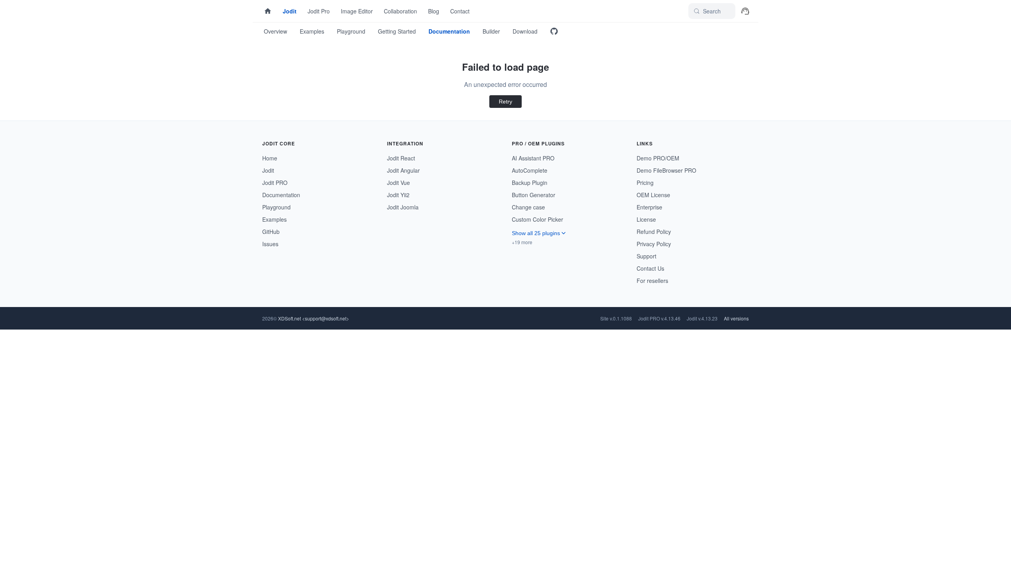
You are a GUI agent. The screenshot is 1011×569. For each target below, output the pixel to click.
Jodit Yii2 (398, 195)
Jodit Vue (398, 183)
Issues (270, 244)
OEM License (653, 195)
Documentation (449, 31)
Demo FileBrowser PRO (666, 170)
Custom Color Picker (537, 219)
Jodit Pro (319, 11)
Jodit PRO (275, 183)
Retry (505, 101)
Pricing (645, 183)
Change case (528, 207)
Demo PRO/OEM (658, 158)
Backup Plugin (529, 183)
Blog (433, 11)
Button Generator (533, 195)
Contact (460, 11)
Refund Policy (654, 232)
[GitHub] (554, 31)
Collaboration (400, 11)
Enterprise (649, 207)
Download (525, 31)
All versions (736, 318)
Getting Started (397, 31)
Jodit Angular (403, 170)
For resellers (652, 280)
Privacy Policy (654, 244)
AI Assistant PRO (533, 158)
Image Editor (357, 11)
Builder (491, 31)
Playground (351, 31)
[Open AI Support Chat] (745, 11)
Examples (312, 31)
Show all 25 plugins (536, 233)
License (646, 219)
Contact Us (650, 268)
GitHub (271, 232)
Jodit (290, 11)
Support (646, 256)
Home (269, 158)
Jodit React (401, 158)
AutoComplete (529, 170)
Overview (275, 31)
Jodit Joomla (403, 207)
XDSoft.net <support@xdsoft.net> (313, 318)
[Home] (267, 11)
